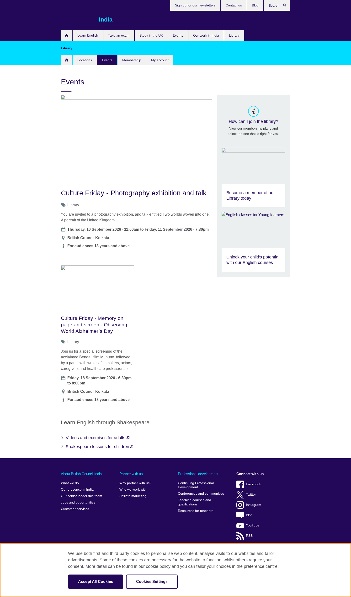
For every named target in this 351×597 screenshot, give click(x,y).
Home (66, 35)
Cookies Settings (152, 582)
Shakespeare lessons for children (98, 446)
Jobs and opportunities (78, 502)
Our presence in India (77, 489)
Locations (84, 60)
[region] (175, 570)
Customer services (75, 509)
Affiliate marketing (132, 496)
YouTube (252, 525)
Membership (131, 60)
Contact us (234, 5)
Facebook (253, 484)
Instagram (253, 505)
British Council (75, 20)
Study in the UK (151, 35)
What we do (70, 483)
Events (178, 35)
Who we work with (133, 489)
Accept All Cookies (95, 582)
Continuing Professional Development (196, 485)
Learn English (87, 35)
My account (160, 60)
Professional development (198, 474)
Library (234, 35)
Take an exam (118, 35)
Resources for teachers (195, 511)
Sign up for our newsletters (195, 5)
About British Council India (81, 474)
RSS (249, 535)
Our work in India (206, 35)
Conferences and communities (201, 493)
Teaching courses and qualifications (194, 502)
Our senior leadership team (81, 496)
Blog (255, 5)
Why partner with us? (135, 483)
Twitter (251, 494)
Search (287, 6)
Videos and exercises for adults (96, 437)
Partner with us (131, 474)
